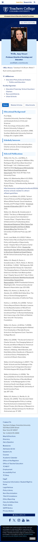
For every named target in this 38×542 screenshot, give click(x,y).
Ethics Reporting (9, 499)
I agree (32, 538)
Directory (6, 439)
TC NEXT (6, 466)
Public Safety (7, 505)
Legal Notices (8, 487)
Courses (6, 455)
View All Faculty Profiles (27, 22)
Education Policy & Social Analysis (18, 80)
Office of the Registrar (11, 461)
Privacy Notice (8, 511)
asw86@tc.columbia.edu (19, 63)
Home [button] (5, 105)
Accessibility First (9, 472)
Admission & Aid (9, 449)
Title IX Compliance (10, 496)
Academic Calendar (10, 458)
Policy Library (8, 490)
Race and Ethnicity (12, 94)
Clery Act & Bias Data (10, 502)
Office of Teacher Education (13, 463)
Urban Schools (11, 96)
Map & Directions (9, 436)
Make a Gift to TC (19, 515)
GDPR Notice (8, 508)
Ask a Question (8, 442)
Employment (7, 469)
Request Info (28, 2)
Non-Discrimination (10, 493)
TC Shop (6, 475)
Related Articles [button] (16, 105)
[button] (2, 2)
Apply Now (19, 2)
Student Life (7, 452)
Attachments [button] (30, 105)
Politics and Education (17, 82)
